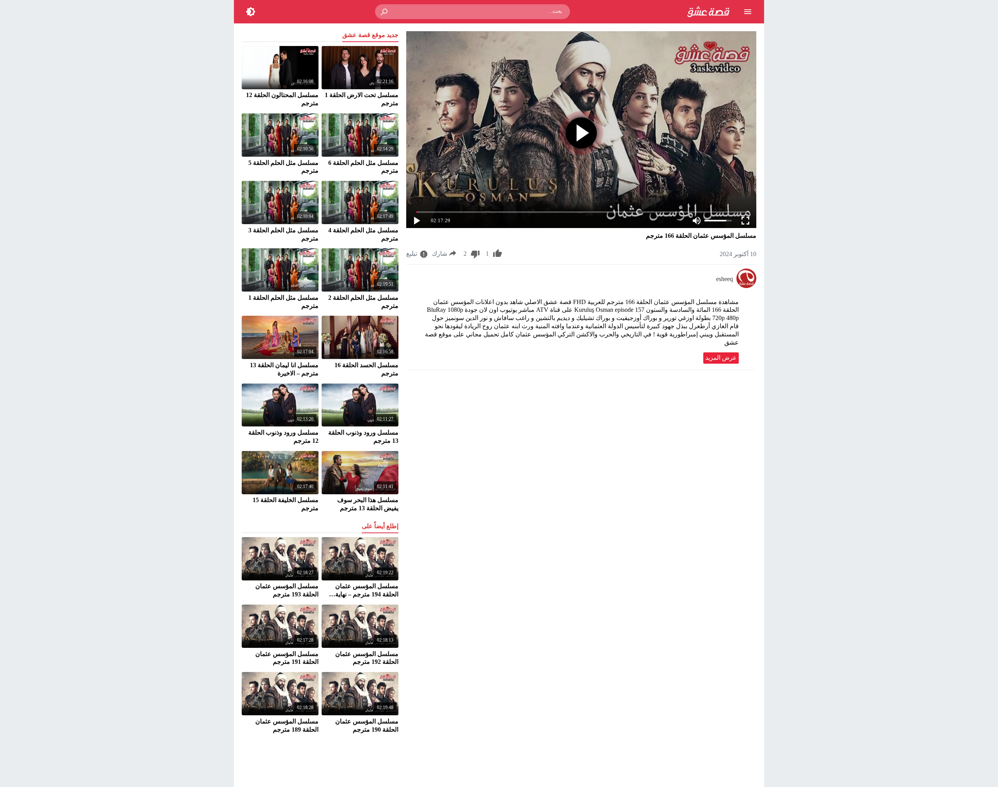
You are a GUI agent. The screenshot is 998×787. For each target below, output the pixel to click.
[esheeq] (746, 286)
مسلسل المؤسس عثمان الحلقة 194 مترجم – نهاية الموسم (366, 594)
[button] (385, 11)
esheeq (724, 279)
